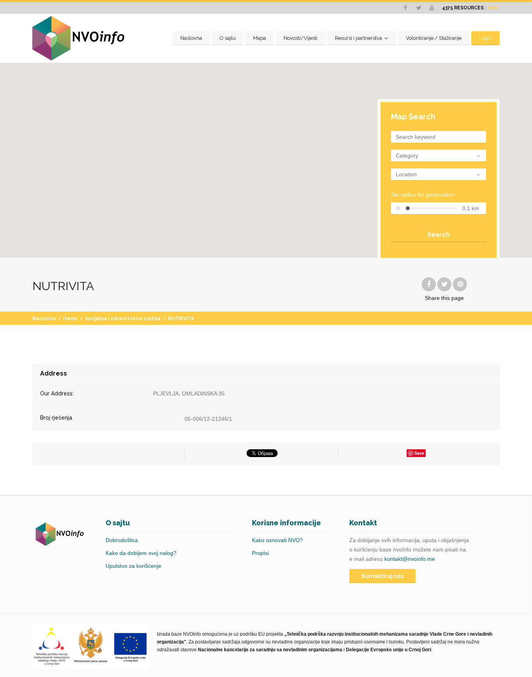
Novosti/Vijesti (300, 38)
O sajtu (228, 38)
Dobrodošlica (122, 540)
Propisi (260, 553)
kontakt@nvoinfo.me (409, 559)
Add (493, 8)
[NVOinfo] (78, 38)
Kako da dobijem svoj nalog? (141, 553)
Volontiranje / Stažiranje (434, 38)
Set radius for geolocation (422, 194)
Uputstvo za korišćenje (133, 566)
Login (485, 38)
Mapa (259, 38)
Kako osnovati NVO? (277, 540)
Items (70, 318)
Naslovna (191, 38)
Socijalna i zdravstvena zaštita (122, 318)
